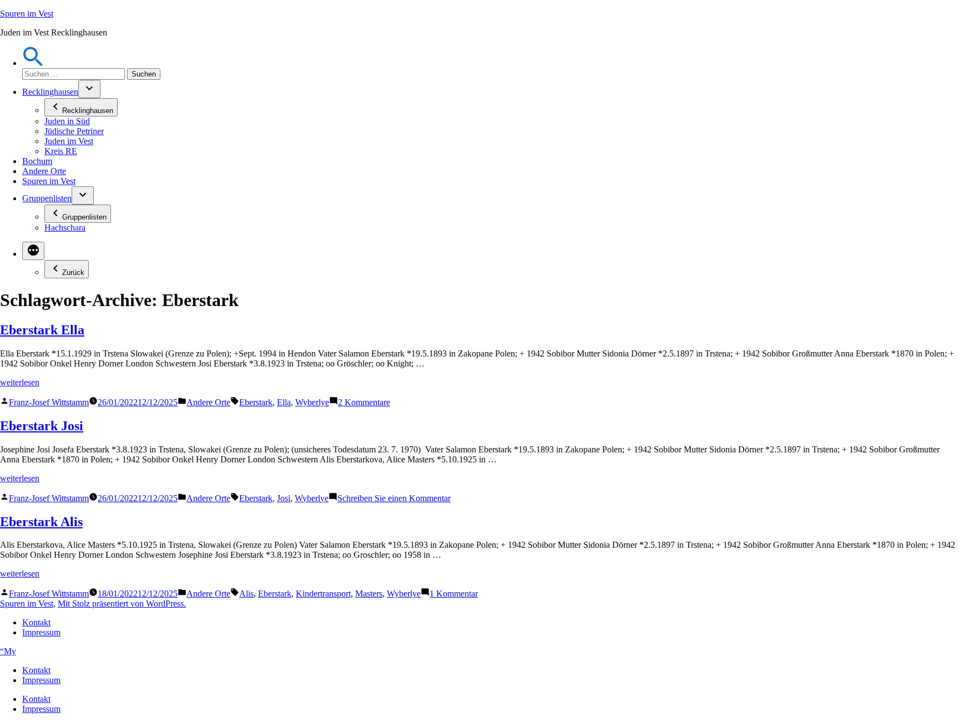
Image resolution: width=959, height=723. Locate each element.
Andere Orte (44, 171)
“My (8, 651)
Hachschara (64, 227)
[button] (33, 63)
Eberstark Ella (42, 330)
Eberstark (255, 402)
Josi (283, 498)
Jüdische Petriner (74, 131)
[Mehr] (33, 251)
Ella (284, 402)
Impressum (41, 632)
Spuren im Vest (26, 13)
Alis (246, 593)
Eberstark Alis (41, 522)
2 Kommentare (364, 402)
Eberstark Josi (41, 426)
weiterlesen (19, 382)
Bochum (37, 161)
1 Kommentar (454, 593)
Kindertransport (323, 593)
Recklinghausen (50, 91)
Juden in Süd (67, 121)
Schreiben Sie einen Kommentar (394, 498)
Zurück (73, 272)
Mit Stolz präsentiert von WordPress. (122, 603)
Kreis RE (60, 151)
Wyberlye (312, 402)
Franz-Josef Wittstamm (49, 402)
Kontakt (36, 622)
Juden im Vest (68, 141)
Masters (368, 593)
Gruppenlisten (47, 198)
